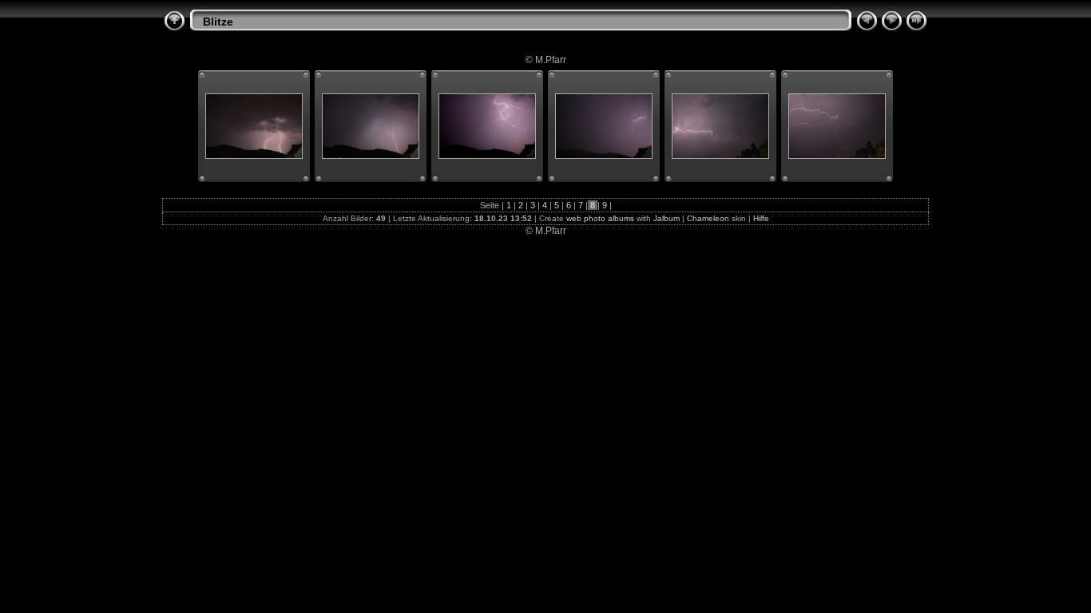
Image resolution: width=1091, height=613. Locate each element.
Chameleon (708, 218)
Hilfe (761, 218)
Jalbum (666, 218)
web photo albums (600, 218)
